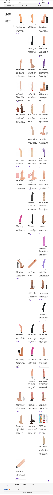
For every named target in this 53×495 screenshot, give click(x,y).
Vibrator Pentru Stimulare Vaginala (20, 24)
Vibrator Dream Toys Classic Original (31, 357)
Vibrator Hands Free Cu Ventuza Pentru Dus (20, 357)
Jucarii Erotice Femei (8, 20)
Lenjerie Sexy (7, 15)
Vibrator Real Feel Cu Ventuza (43, 334)
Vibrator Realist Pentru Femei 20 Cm (43, 225)
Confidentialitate (18, 489)
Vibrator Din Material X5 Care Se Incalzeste (43, 357)
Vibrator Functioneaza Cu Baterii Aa (43, 247)
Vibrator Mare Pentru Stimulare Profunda (32, 225)
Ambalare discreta (18, 488)
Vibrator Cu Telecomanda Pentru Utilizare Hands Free (43, 24)
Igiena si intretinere (8, 14)
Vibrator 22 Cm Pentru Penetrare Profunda (43, 114)
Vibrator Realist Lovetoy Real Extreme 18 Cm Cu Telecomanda (32, 69)
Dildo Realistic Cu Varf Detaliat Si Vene (20, 425)
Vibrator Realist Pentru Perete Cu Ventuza (32, 180)
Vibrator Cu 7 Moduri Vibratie (43, 446)
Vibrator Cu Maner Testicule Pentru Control (20, 269)
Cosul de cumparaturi (26, 488)
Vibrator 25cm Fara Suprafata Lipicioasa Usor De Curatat (20, 69)
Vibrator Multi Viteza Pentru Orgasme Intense (43, 46)
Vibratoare (6, 12)
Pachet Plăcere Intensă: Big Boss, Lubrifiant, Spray (43, 425)
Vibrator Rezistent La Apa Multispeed (19, 334)
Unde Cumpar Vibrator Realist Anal (32, 114)
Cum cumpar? (44, 0)
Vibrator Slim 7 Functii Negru (43, 312)
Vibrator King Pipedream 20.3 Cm (43, 379)
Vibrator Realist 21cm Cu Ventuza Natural (43, 402)
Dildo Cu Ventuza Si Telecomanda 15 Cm (43, 92)
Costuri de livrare (18, 487)
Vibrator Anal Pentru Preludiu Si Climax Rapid (32, 158)
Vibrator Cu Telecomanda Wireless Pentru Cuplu (43, 136)
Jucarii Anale (7, 19)
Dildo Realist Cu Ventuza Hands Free (43, 290)
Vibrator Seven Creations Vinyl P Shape (32, 24)
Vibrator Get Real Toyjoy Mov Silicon (43, 269)
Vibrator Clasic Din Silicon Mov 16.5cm (43, 69)
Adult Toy (25, 487)
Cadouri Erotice (7, 22)
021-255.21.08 (6, 0)
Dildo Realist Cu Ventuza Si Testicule (31, 402)
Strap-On (6, 21)
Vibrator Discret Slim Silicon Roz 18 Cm (20, 225)
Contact (48, 0)
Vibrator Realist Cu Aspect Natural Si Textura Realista (43, 202)
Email (10, 0)
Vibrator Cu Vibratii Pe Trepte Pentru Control (43, 158)
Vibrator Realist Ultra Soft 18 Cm (20, 402)
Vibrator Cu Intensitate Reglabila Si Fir (20, 114)
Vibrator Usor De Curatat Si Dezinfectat (31, 269)
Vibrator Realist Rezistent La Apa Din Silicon (32, 202)
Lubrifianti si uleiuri (8, 13)
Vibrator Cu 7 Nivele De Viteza (32, 136)
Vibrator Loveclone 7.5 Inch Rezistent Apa (19, 469)
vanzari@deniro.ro (9, 487)
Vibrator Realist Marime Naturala (32, 424)
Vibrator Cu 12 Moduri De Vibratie (32, 379)
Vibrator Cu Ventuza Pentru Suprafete (19, 180)
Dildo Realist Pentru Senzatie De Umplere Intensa (32, 290)
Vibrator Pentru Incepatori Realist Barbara (43, 180)
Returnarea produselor (26, 489)
